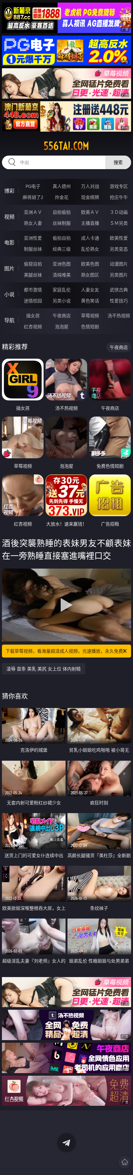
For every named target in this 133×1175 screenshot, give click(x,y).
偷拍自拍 (62, 238)
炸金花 (61, 197)
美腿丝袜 (33, 275)
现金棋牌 (90, 197)
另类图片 (119, 275)
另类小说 (62, 301)
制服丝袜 (33, 249)
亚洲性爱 (33, 238)
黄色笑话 (90, 301)
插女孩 (33, 315)
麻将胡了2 (33, 197)
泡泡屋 (61, 326)
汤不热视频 (118, 315)
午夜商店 (62, 315)
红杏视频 (33, 326)
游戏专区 (119, 186)
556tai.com (66, 145)
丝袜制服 (62, 223)
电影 (9, 242)
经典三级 (62, 249)
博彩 (9, 190)
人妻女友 (90, 290)
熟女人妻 (33, 223)
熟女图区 (90, 275)
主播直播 (90, 223)
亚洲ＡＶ (33, 212)
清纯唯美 (62, 275)
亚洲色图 (62, 264)
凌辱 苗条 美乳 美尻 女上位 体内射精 (43, 669)
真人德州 (62, 186)
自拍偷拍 (62, 212)
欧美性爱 (119, 238)
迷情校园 (33, 301)
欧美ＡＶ (90, 212)
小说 (9, 294)
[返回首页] (124, 1162)
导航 (9, 320)
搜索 (118, 162)
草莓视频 (90, 315)
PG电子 (33, 186)
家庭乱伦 (62, 290)
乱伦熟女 (90, 249)
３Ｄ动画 (119, 212)
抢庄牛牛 (119, 197)
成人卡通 (90, 238)
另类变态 (119, 249)
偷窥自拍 (33, 264)
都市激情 (33, 290)
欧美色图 (90, 264)
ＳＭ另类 (119, 223)
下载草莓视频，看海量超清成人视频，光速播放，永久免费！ (66, 651)
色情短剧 (90, 326)
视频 (9, 216)
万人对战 (90, 186)
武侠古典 (119, 290)
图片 (9, 268)
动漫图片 (119, 264)
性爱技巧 (119, 301)
